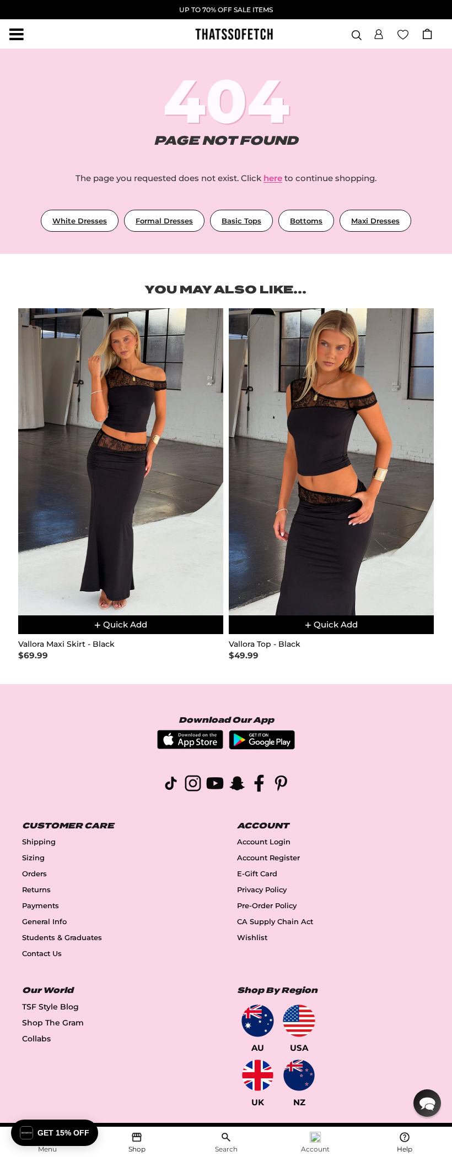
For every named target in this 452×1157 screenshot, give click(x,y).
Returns (36, 890)
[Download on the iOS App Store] (190, 746)
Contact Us (42, 953)
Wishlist (252, 938)
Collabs (36, 1039)
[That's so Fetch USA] (299, 1020)
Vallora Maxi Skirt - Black (66, 644)
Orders (34, 874)
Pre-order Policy (267, 906)
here (272, 178)
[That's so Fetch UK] (257, 1075)
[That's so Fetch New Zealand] (299, 1075)
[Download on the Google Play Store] (262, 746)
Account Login (263, 842)
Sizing (33, 858)
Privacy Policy (262, 890)
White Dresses (79, 220)
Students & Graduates (62, 938)
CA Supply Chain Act (275, 922)
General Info (44, 922)
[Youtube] (215, 785)
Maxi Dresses (375, 220)
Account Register (268, 858)
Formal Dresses (164, 220)
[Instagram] (193, 785)
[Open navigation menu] (16, 34)
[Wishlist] (402, 33)
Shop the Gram (53, 1023)
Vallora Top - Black (264, 644)
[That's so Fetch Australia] (257, 1020)
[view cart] (427, 34)
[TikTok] (171, 785)
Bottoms (306, 220)
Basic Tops (241, 220)
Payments (40, 906)
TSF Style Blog (50, 1007)
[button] (378, 32)
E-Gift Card (257, 874)
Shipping (39, 842)
